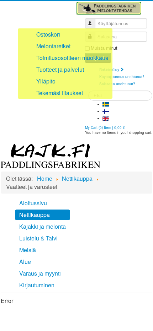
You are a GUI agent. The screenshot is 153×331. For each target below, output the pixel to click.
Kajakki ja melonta (42, 226)
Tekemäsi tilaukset (59, 93)
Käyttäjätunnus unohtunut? (121, 76)
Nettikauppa (34, 215)
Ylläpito (46, 81)
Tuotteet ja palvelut (60, 69)
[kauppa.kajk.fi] (50, 155)
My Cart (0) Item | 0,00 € (105, 127)
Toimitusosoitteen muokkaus (72, 58)
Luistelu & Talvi (38, 238)
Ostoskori (48, 34)
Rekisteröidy (109, 69)
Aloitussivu (33, 203)
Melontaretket (53, 46)
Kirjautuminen (36, 285)
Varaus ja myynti (40, 273)
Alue (25, 261)
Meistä (27, 250)
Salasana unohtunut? (117, 83)
